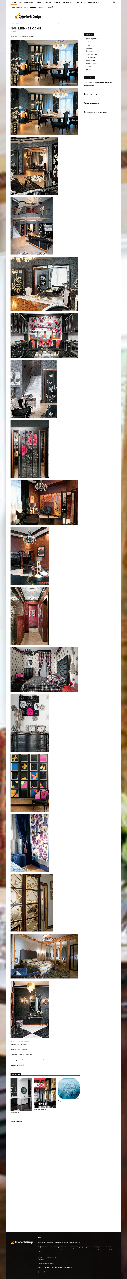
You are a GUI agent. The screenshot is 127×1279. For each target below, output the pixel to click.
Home (14, 2)
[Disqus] (45, 1148)
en (40, 1267)
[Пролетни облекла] (45, 1093)
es (46, 1272)
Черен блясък (15, 1112)
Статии (42, 7)
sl (63, 1267)
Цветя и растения (26, 2)
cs (50, 1267)
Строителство (80, 2)
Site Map (41, 1259)
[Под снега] (69, 1088)
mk (56, 1267)
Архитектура (93, 2)
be (42, 1267)
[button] (114, 2)
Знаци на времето (91, 103)
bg (73, 1267)
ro (58, 1267)
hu (46, 1267)
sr (65, 1267)
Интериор (67, 2)
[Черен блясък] (21, 1094)
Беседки (48, 2)
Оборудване (17, 7)
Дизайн (51, 7)
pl (52, 1267)
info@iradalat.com (52, 1257)
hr (48, 1267)
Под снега (61, 1101)
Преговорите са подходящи (95, 112)
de (42, 1272)
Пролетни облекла (40, 1109)
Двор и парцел (30, 7)
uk (71, 1267)
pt (44, 1272)
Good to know (16, 1074)
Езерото (57, 2)
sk (61, 1267)
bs (68, 1267)
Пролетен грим (90, 94)
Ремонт (39, 2)
